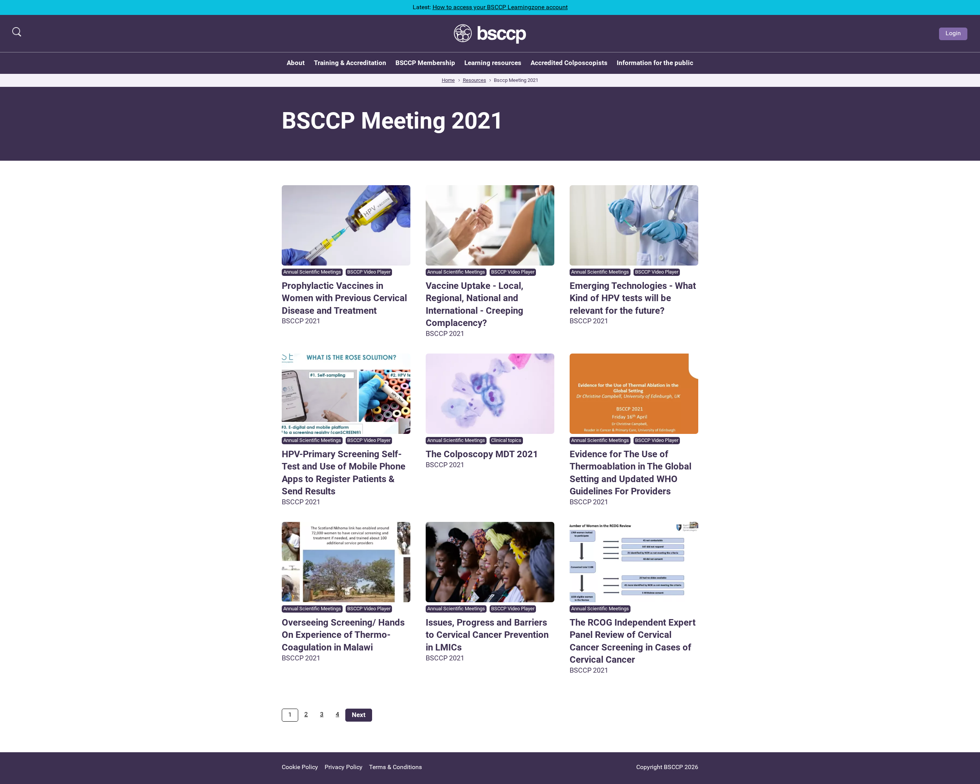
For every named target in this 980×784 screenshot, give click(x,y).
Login (953, 33)
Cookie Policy (300, 767)
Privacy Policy (344, 767)
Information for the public (655, 63)
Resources (474, 80)
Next (359, 715)
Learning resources (492, 63)
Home (448, 80)
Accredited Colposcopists (569, 63)
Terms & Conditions (395, 767)
